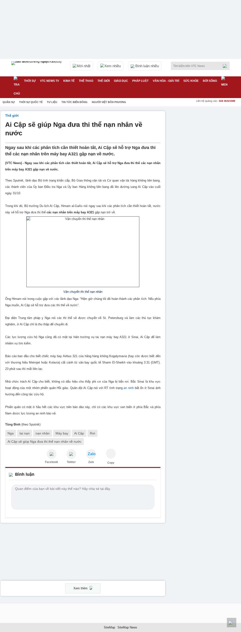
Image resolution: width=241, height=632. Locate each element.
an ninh (129, 388)
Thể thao (86, 81)
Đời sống (210, 81)
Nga (11, 433)
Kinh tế (69, 81)
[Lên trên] (231, 622)
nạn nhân (43, 433)
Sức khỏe (191, 81)
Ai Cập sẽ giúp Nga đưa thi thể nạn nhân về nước (44, 441)
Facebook (51, 462)
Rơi (92, 433)
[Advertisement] (205, 140)
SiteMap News (127, 627)
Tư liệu (52, 102)
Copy (110, 462)
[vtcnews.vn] (51, 454)
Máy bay (62, 433)
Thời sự (30, 81)
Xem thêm (80, 588)
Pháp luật (140, 81)
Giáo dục (121, 81)
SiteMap (109, 627)
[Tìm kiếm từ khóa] (226, 66)
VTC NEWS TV (49, 81)
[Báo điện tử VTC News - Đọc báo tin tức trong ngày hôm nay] (37, 67)
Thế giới (103, 81)
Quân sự (9, 102)
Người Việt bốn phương (109, 102)
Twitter (71, 462)
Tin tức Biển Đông (74, 102)
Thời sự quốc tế (31, 102)
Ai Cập (79, 433)
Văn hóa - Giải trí (166, 81)
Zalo (91, 462)
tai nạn (25, 433)
